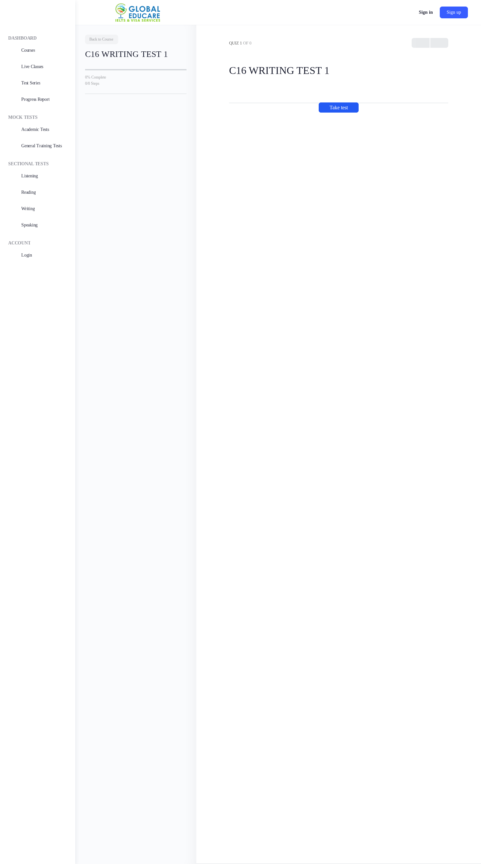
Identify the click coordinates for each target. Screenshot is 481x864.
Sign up (454, 12)
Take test (339, 107)
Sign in (426, 12)
